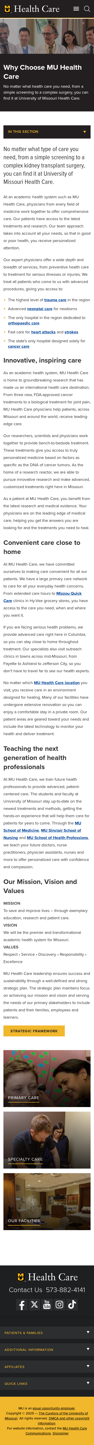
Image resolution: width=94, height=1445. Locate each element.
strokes (71, 332)
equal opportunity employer (54, 1408)
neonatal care (39, 308)
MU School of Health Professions (57, 837)
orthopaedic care (23, 323)
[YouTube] (47, 1304)
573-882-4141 (65, 1290)
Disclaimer (61, 1433)
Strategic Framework (34, 1031)
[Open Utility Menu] (76, 9)
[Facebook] (22, 1304)
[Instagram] (59, 1304)
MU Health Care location (57, 682)
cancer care (18, 346)
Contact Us (26, 1290)
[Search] (87, 9)
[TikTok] (72, 1304)
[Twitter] (34, 1304)
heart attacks (43, 332)
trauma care (55, 299)
